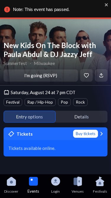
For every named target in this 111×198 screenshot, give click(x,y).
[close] (106, 4)
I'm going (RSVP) (40, 75)
